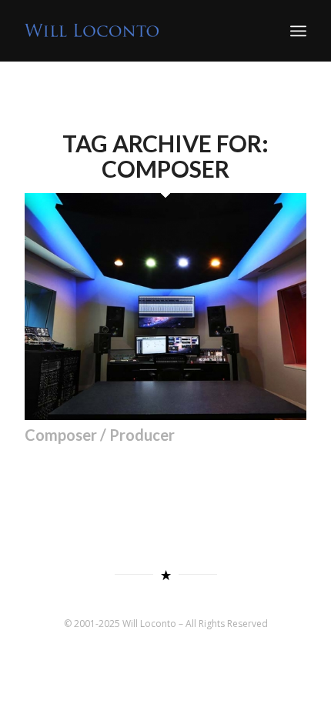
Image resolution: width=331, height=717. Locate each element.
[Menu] (298, 30)
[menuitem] (298, 30)
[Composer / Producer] (165, 415)
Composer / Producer (100, 434)
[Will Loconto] (137, 31)
